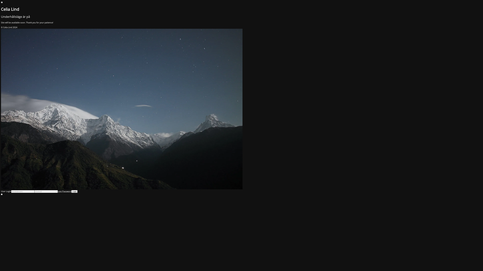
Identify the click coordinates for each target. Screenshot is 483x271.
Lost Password (65, 191)
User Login (6, 191)
